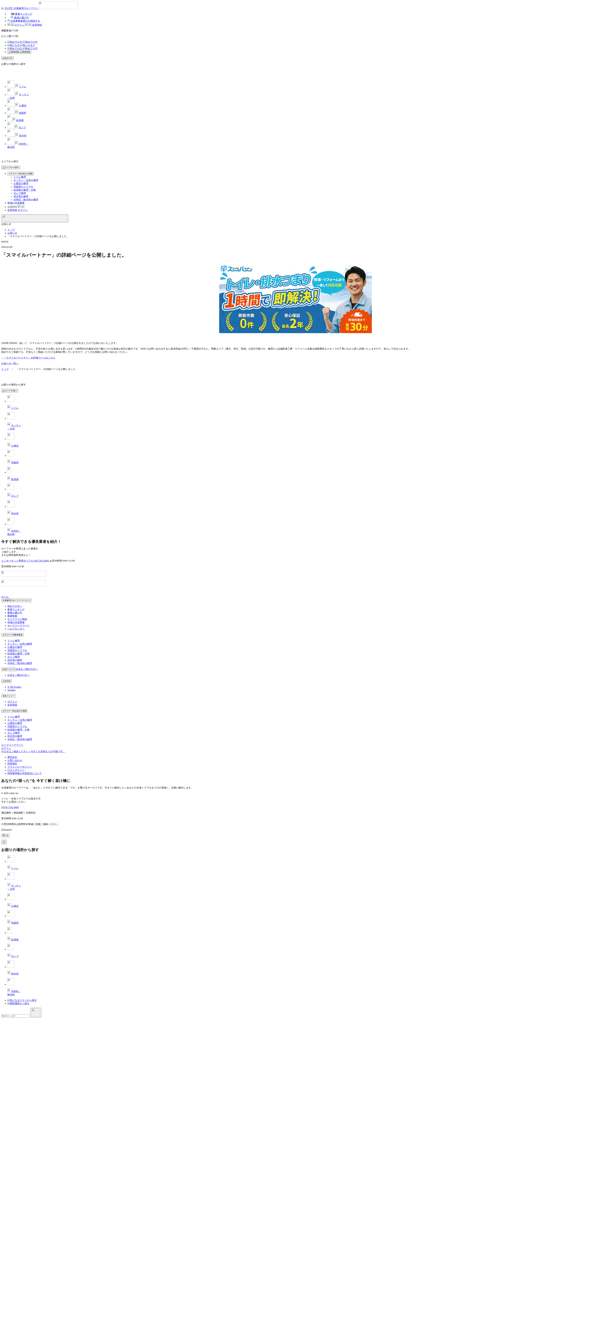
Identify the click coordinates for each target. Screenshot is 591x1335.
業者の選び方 (14, 612)
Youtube (11, 690)
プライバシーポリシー (19, 767)
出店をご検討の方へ (18, 675)
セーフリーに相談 (17, 619)
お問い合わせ (14, 760)
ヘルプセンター (16, 628)
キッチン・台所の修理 (26, 180)
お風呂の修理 (21, 183)
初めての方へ (14, 606)
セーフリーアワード (18, 625)
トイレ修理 (20, 177)
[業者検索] (19, 52)
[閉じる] (4, 842)
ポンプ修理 (20, 193)
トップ (11, 229)
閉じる (5, 835)
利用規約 (12, 763)
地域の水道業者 (16, 203)
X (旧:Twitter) (14, 687)
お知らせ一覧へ (9, 363)
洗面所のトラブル (23, 186)
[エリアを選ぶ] (9, 391)
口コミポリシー (16, 770)
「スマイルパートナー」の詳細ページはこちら (29, 357)
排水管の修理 (21, 196)
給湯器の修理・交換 (25, 190)
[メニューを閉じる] (34, 218)
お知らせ (12, 233)
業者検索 (12, 616)
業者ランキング (16, 609)
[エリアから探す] (10, 167)
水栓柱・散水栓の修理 (26, 199)
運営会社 (12, 757)
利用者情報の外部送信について (24, 773)
